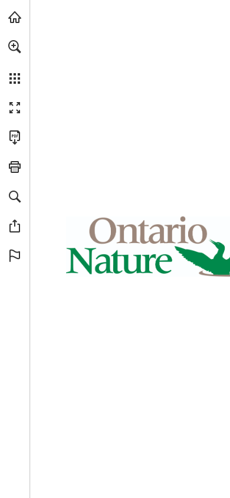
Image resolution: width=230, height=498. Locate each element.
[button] (14, 46)
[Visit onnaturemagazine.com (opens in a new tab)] (14, 17)
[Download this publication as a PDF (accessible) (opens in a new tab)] (14, 137)
